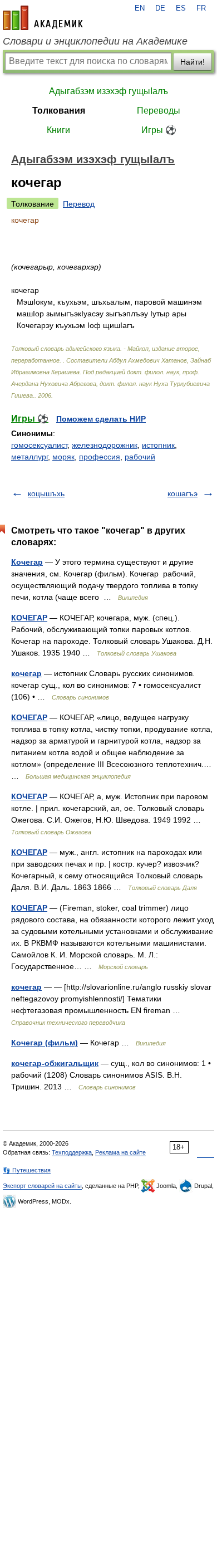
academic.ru (43, 18)
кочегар (26, 673)
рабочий (140, 456)
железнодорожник (104, 445)
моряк (63, 456)
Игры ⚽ (158, 130)
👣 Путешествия (27, 1170)
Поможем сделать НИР (101, 418)
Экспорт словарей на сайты (42, 1185)
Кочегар (27, 562)
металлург (29, 456)
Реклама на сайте (120, 1152)
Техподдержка (72, 1152)
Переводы (158, 110)
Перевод (79, 203)
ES (181, 8)
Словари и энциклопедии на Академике (95, 41)
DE (160, 8)
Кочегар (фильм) (44, 1042)
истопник (158, 445)
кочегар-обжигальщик (54, 1063)
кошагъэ (182, 493)
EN (140, 8)
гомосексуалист (39, 445)
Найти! (192, 61)
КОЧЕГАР (29, 617)
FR (201, 8)
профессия (99, 456)
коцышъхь (46, 493)
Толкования (58, 110)
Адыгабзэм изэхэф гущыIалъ (108, 91)
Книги (58, 130)
